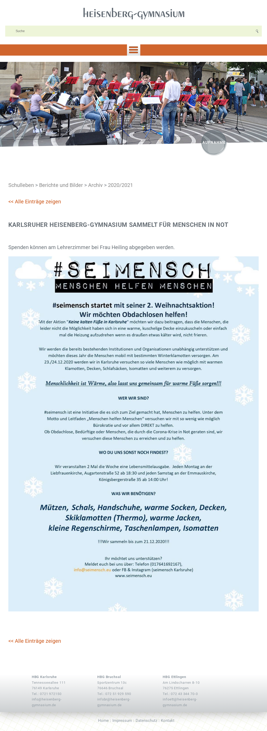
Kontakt (167, 720)
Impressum (122, 720)
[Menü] (133, 50)
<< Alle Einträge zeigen (34, 201)
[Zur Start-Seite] (133, 13)
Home (103, 720)
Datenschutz (146, 720)
